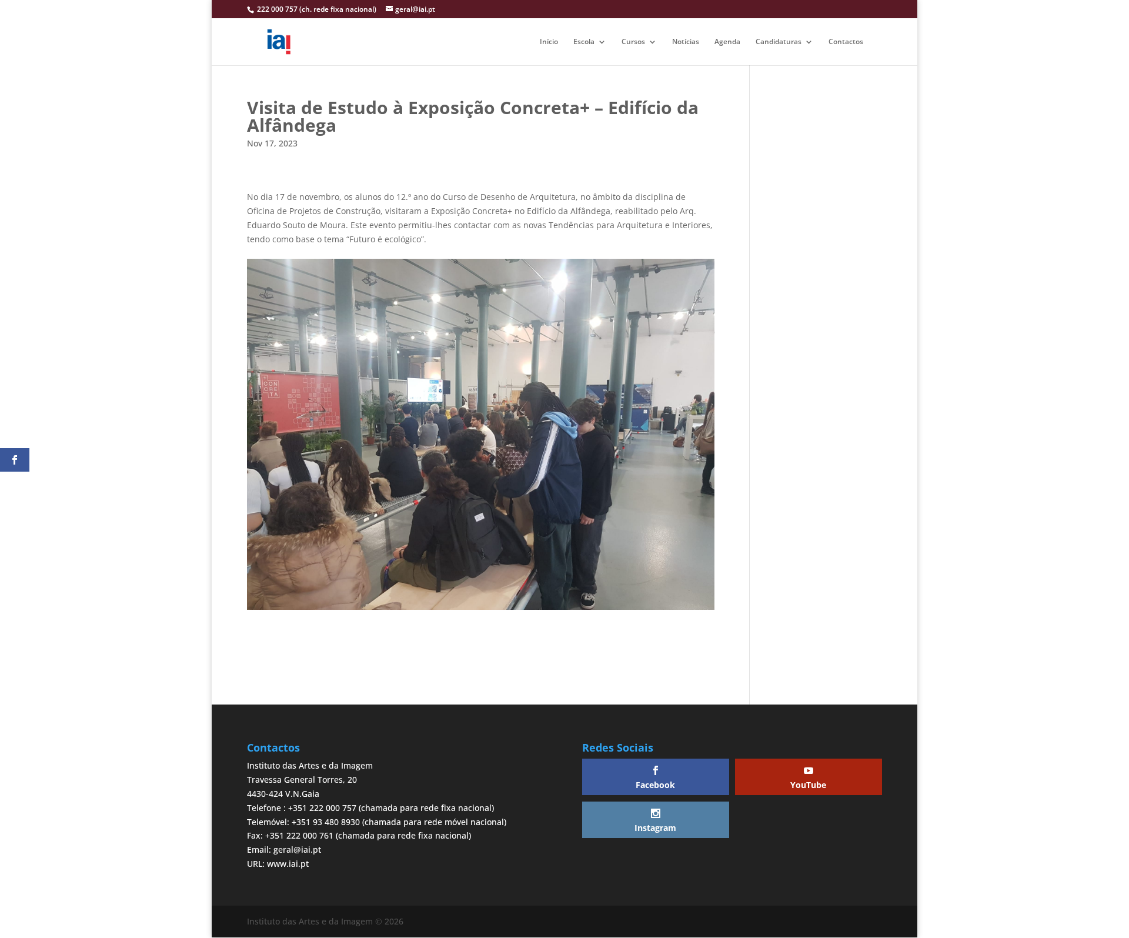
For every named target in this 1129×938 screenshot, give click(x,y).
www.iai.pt (288, 863)
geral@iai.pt (297, 849)
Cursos (633, 42)
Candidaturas (778, 42)
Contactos (846, 42)
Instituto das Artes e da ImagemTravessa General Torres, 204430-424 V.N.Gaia (310, 779)
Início (549, 42)
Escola (583, 42)
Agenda (727, 42)
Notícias (685, 42)
